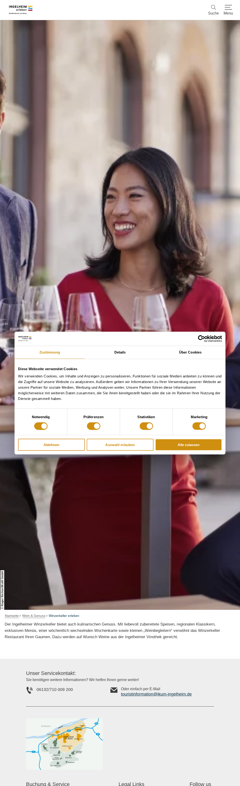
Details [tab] (120, 352)
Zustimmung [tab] (49, 352)
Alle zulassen (188, 445)
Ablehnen (51, 445)
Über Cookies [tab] (190, 352)
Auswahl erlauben (120, 445)
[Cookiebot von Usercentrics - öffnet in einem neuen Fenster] (201, 338)
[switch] (93, 426)
